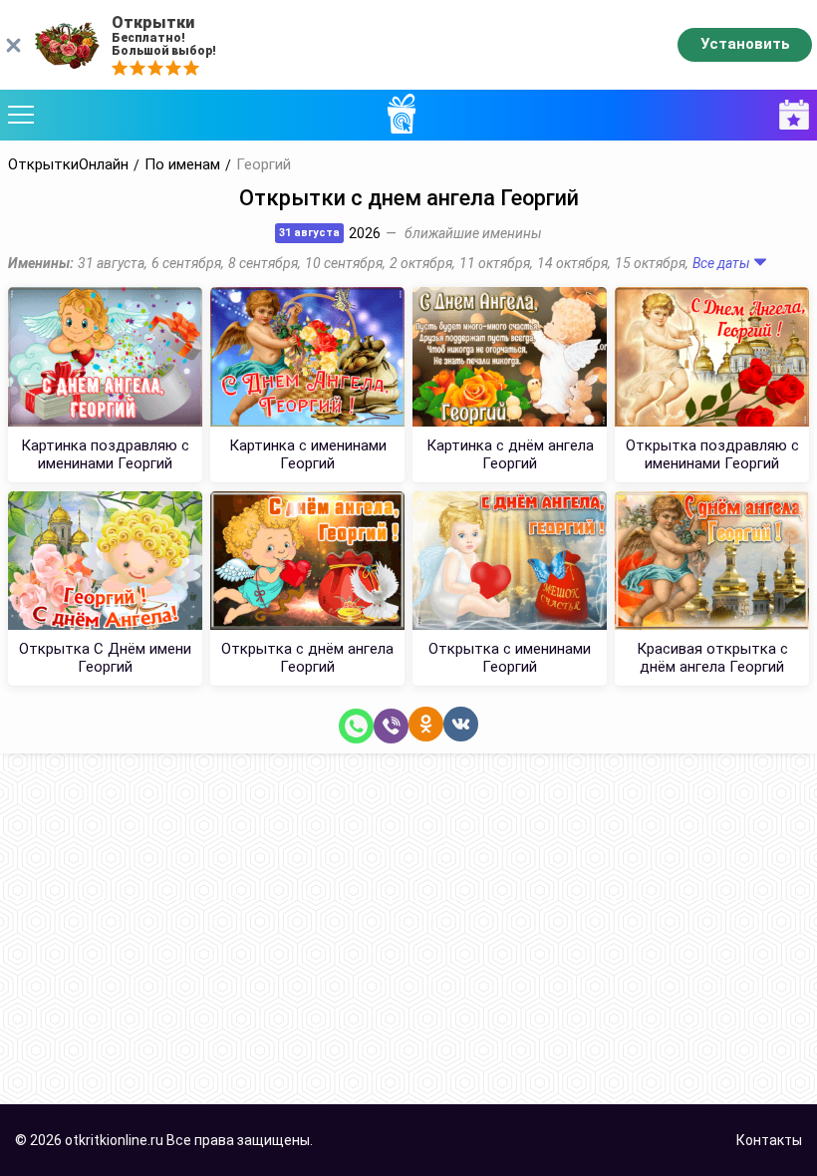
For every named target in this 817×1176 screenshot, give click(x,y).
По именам (182, 164)
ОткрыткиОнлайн (68, 164)
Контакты (769, 1140)
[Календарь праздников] (789, 115)
